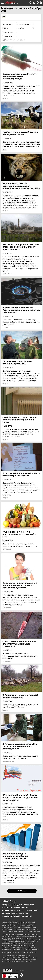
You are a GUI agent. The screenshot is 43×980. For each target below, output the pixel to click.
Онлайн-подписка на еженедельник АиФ (20, 910)
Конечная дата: (7, 36)
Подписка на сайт (10, 913)
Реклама (5, 907)
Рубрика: (5, 28)
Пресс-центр (29, 905)
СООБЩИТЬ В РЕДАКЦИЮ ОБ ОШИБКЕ (17, 916)
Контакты (23, 913)
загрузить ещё (22, 890)
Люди (5, 98)
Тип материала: (7, 24)
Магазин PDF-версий (19, 907)
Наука (5, 149)
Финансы (7, 549)
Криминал (7, 274)
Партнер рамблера (19, 970)
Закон (5, 327)
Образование (8, 761)
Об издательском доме (12, 905)
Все (4, 16)
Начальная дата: (8, 32)
